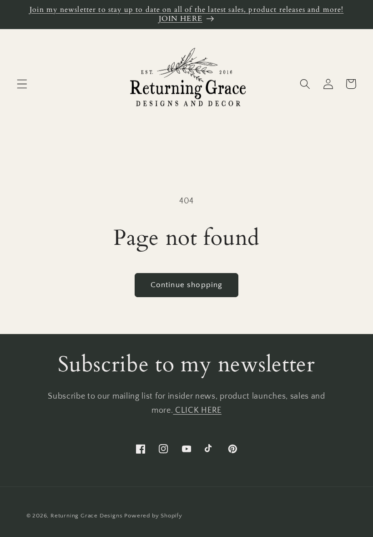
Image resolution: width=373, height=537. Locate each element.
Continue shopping (187, 284)
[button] (22, 84)
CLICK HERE (197, 410)
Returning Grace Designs (86, 515)
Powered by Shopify (153, 515)
